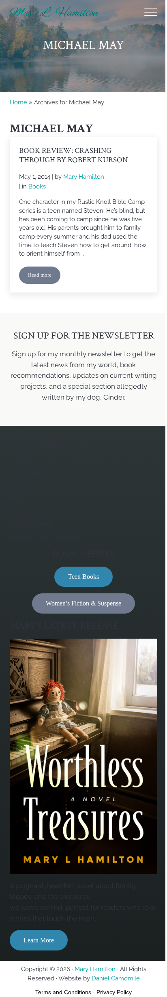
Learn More (39, 940)
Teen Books (83, 576)
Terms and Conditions (63, 992)
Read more (44, 276)
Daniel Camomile (116, 978)
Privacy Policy (114, 992)
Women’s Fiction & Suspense (83, 603)
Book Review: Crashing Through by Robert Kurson (73, 155)
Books (37, 186)
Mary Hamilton (95, 968)
